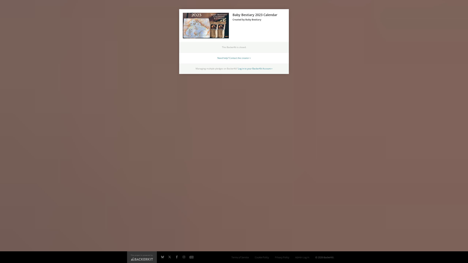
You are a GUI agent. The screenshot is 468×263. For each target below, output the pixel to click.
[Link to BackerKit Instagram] (183, 257)
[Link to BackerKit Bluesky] (162, 257)
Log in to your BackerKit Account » (255, 68)
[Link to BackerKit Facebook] (176, 257)
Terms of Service (240, 257)
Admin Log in (302, 257)
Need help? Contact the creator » (234, 57)
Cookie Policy (262, 257)
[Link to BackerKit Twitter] (169, 257)
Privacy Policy (282, 257)
